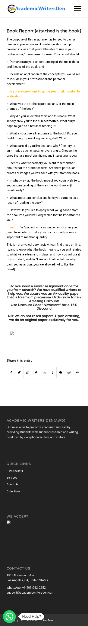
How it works (15, 470)
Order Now (13, 491)
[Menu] (75, 8)
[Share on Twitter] (19, 372)
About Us (12, 484)
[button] (9, 616)
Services (12, 477)
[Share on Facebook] (11, 372)
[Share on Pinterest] (36, 372)
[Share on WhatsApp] (27, 372)
